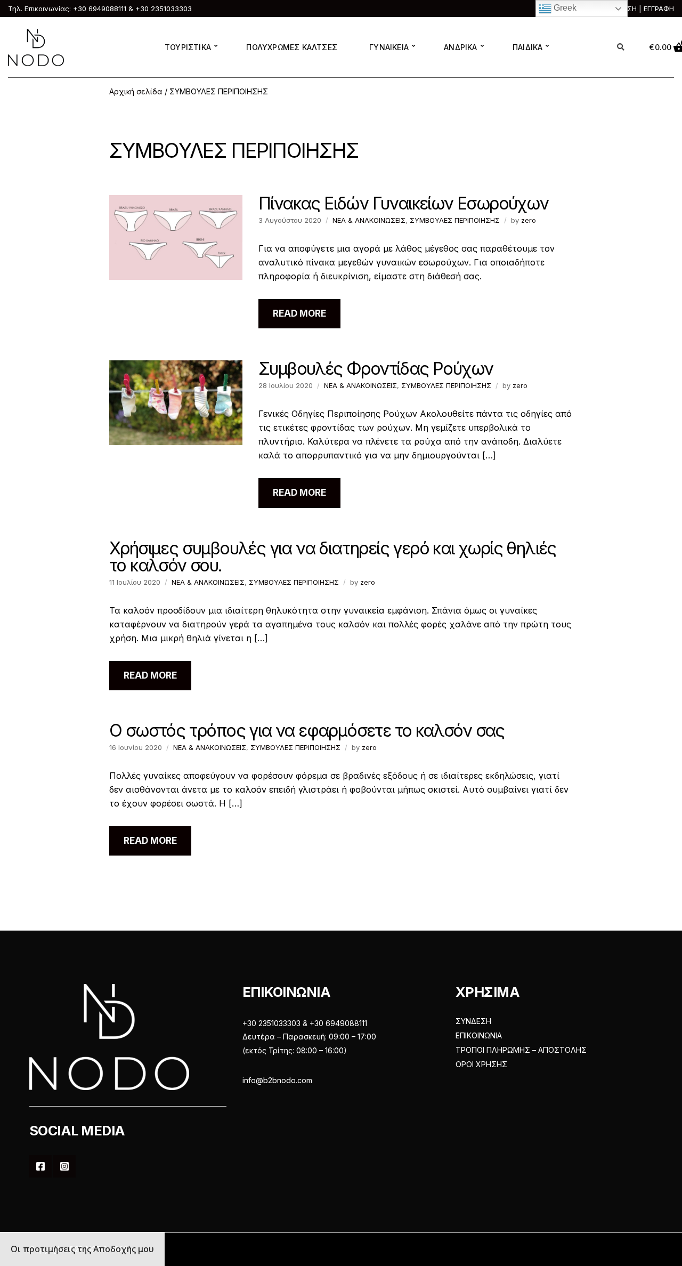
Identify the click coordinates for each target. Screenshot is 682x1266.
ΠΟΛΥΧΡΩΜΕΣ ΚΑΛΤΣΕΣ (291, 47)
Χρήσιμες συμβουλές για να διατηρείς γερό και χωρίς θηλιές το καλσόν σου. (332, 557)
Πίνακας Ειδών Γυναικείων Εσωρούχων (403, 203)
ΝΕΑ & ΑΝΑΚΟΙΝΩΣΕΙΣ (368, 220)
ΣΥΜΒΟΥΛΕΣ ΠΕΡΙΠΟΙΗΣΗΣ (455, 220)
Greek (564, 7)
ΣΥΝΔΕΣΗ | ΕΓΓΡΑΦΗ (639, 8)
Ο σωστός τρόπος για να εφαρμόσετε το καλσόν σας (307, 730)
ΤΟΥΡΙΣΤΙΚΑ (188, 47)
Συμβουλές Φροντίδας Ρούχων (375, 368)
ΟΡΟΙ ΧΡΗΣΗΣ (481, 1064)
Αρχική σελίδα (136, 91)
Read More (299, 313)
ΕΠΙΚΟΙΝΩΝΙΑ (479, 1035)
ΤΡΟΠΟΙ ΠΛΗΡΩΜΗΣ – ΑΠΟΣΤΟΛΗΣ (521, 1049)
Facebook (40, 1166)
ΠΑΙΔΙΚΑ (527, 47)
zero (528, 220)
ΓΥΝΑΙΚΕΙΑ (389, 47)
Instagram (64, 1166)
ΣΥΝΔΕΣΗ (473, 1021)
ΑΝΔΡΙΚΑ (460, 47)
